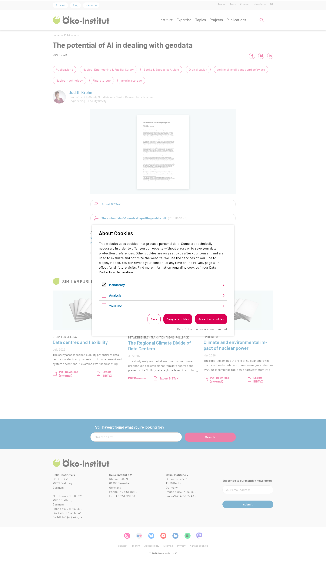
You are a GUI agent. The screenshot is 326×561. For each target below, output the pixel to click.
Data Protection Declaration (195, 329)
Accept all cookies (211, 319)
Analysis (115, 295)
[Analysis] (104, 296)
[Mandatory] (104, 286)
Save (154, 319)
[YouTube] (104, 307)
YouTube (115, 306)
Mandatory (117, 285)
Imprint (222, 329)
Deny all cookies (178, 319)
